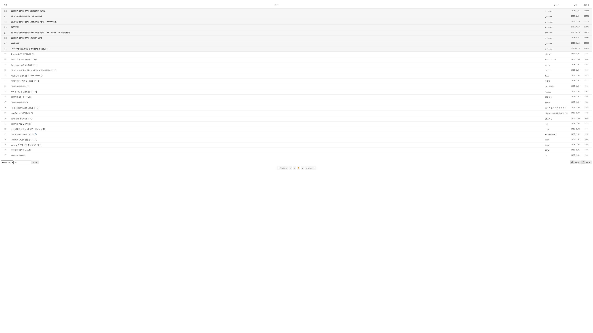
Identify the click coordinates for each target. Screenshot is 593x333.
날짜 (575, 5)
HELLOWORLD (551, 134)
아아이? (548, 54)
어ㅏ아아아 (549, 86)
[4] (32, 113)
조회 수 (586, 5)
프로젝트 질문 (17, 155)
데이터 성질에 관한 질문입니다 (24, 107)
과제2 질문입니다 (18, 102)
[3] (27, 102)
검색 (35, 162)
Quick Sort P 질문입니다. (21, 134)
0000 (547, 129)
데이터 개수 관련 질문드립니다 (24, 81)
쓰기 (577, 162)
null (546, 124)
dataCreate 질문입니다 (21, 113)
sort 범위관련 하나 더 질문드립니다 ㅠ (27, 129)
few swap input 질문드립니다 (23, 65)
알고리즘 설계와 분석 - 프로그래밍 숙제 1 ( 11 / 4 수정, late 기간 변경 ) (40, 32)
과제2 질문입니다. (18, 86)
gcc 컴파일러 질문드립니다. (22, 91)
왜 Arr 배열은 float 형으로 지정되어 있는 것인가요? (32, 70)
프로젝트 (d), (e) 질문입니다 (22, 139)
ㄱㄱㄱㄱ (548, 70)
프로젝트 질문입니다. (20, 97)
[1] (33, 54)
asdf (547, 139)
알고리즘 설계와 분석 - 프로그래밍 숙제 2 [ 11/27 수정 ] (34, 21)
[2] (42, 75)
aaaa (547, 145)
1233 (547, 75)
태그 (588, 162)
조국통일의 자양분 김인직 (555, 108)
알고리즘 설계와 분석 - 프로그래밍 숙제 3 (28, 11)
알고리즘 (548, 118)
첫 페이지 (283, 168)
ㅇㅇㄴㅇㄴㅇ (550, 59)
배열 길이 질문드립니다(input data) (25, 75)
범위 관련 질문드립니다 (21, 118)
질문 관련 (15, 27)
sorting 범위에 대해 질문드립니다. (25, 145)
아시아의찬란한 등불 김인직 (556, 113)
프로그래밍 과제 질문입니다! (23, 59)
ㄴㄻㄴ (548, 65)
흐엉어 (548, 81)
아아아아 (548, 97)
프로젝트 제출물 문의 (20, 124)
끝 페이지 (309, 168)
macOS (548, 91)
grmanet (548, 11)
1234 (547, 150)
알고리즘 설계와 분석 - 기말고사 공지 (26, 16)
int (546, 155)
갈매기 (548, 102)
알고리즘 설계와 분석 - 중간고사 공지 (26, 38)
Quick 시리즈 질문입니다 (21, 54)
